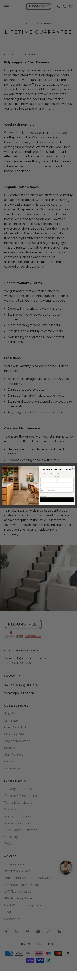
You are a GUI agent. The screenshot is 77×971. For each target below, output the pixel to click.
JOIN (57, 500)
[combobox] (43, 490)
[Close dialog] (73, 468)
